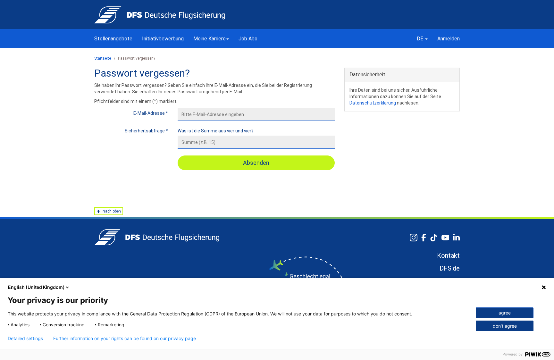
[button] (211, 38)
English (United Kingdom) (36, 287)
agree (505, 312)
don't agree (505, 326)
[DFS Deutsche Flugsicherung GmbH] (156, 237)
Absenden (256, 162)
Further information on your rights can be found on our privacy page (124, 338)
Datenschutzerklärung (372, 102)
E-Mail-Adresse (150, 113)
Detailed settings (25, 338)
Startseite (102, 58)
